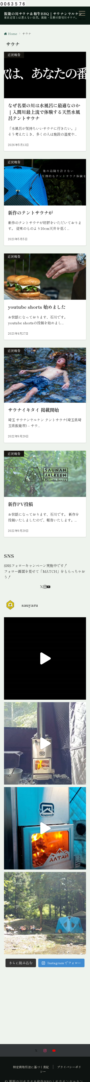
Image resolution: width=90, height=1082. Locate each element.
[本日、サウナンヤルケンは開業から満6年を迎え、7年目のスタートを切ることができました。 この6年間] (45, 913)
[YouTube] (48, 586)
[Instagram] (45, 586)
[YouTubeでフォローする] (54, 1051)
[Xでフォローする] (36, 1051)
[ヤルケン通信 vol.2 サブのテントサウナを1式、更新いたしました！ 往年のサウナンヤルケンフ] (45, 743)
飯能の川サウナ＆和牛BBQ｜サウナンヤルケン (43, 13)
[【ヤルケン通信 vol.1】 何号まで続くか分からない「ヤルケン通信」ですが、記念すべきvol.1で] (45, 828)
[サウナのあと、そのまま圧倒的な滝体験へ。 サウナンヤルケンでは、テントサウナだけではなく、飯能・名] (45, 658)
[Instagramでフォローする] (45, 1051)
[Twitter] (41, 586)
